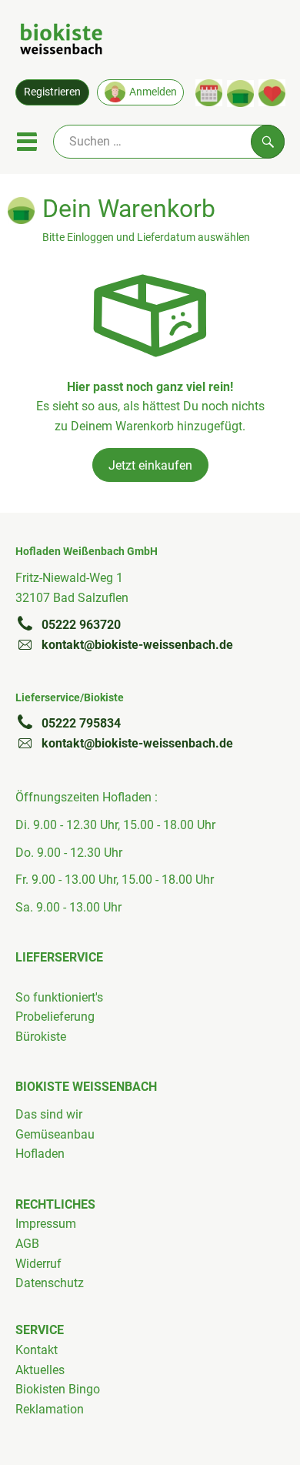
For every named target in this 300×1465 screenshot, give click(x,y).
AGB (27, 1243)
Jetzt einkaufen (150, 465)
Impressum (45, 1223)
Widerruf (38, 1263)
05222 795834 (81, 723)
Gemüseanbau (55, 1134)
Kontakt (36, 1350)
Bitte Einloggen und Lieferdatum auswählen (146, 237)
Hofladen (40, 1153)
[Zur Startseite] (61, 41)
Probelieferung (55, 1016)
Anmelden (153, 91)
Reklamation (49, 1409)
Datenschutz (49, 1283)
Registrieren (52, 91)
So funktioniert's (59, 997)
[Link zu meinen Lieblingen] (271, 92)
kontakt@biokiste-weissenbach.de (137, 644)
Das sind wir (48, 1114)
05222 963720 (81, 624)
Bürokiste (40, 1036)
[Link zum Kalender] (208, 92)
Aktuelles (40, 1370)
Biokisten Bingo (57, 1389)
